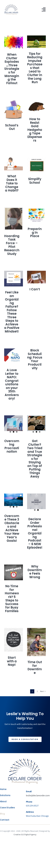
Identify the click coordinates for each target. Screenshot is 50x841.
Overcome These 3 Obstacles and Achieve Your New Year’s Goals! (11, 528)
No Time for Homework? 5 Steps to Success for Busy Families (12, 598)
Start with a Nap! (12, 661)
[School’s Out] (13, 109)
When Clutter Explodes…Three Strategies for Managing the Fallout (11, 68)
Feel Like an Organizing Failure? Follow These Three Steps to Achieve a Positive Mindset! (11, 312)
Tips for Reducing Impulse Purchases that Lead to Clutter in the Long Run (34, 68)
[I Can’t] (36, 277)
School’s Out (11, 127)
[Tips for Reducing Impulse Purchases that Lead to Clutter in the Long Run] (36, 41)
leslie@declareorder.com (38, 795)
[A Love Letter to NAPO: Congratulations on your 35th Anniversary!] (13, 356)
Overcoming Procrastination (11, 446)
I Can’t (34, 289)
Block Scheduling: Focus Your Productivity (34, 359)
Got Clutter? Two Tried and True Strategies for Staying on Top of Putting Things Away (34, 459)
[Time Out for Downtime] (36, 642)
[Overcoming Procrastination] (13, 423)
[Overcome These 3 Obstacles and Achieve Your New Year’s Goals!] (13, 500)
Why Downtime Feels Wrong (35, 571)
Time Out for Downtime (35, 667)
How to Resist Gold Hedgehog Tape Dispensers (34, 130)
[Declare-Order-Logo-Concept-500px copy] (25, 758)
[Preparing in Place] (36, 215)
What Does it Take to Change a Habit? (11, 183)
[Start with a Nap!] (13, 640)
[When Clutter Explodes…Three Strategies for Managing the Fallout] (13, 42)
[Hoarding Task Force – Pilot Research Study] (13, 218)
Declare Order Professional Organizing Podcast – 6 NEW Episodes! (34, 533)
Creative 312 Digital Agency (25, 834)
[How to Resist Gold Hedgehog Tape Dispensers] (36, 106)
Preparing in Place (35, 232)
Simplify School (34, 181)
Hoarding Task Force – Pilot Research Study (11, 245)
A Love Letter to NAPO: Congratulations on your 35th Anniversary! (12, 384)
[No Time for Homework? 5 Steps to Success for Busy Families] (13, 572)
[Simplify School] (36, 165)
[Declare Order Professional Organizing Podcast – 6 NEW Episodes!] (36, 501)
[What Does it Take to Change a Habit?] (13, 163)
